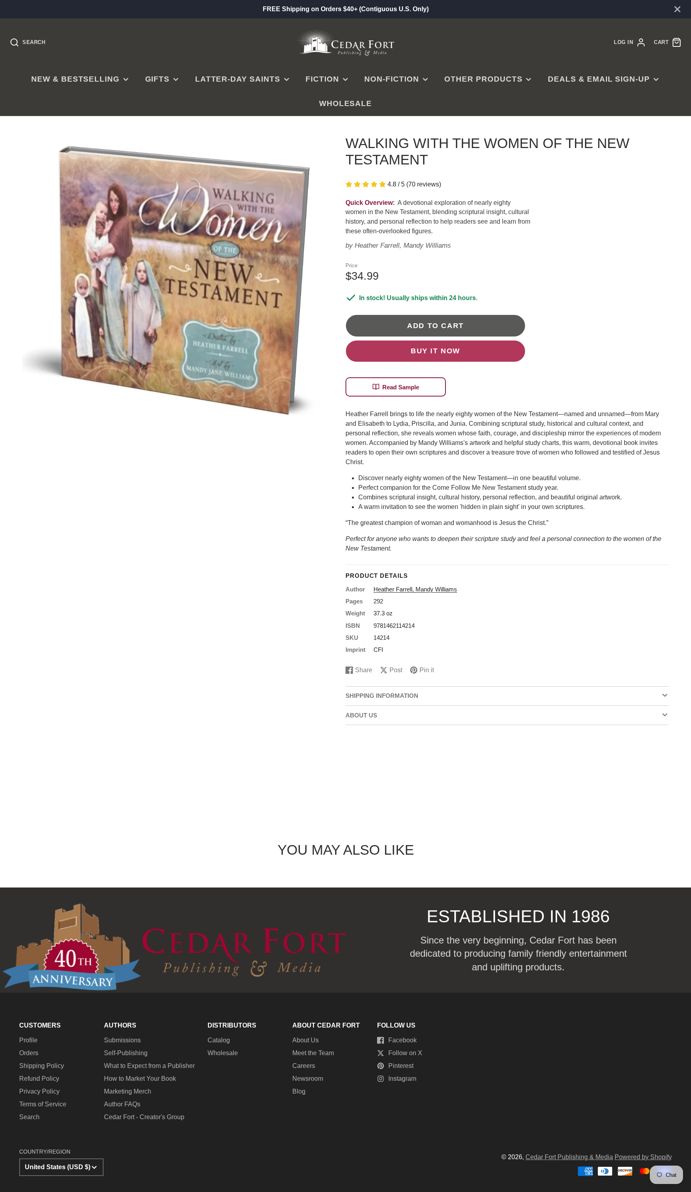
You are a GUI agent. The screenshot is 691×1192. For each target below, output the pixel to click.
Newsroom (307, 1078)
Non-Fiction (391, 79)
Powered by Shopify (643, 1157)
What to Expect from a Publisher (149, 1065)
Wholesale (345, 103)
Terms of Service (42, 1104)
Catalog (219, 1040)
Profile (28, 1040)
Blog (299, 1091)
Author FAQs (122, 1104)
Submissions (122, 1040)
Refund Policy (39, 1078)
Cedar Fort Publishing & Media (569, 1157)
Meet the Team (313, 1053)
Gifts (157, 79)
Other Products (483, 79)
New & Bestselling (75, 79)
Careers (303, 1065)
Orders (28, 1053)
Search (29, 1117)
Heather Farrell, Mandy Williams (403, 245)
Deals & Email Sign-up (599, 79)
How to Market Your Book (140, 1078)
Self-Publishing (126, 1053)
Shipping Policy (41, 1065)
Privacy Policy (39, 1091)
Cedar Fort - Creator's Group (144, 1117)
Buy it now (435, 351)
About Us (305, 1040)
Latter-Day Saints (237, 79)
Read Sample (400, 387)
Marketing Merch (127, 1091)
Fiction (322, 79)
